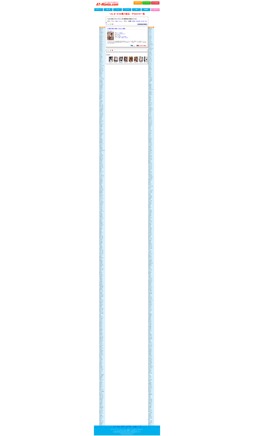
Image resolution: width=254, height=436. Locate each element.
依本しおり (150, 418)
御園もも (100, 363)
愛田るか (100, 29)
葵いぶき (149, 33)
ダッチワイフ (101, 427)
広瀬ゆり (149, 317)
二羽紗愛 (149, 323)
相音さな (100, 30)
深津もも (100, 321)
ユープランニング (122, 33)
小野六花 (149, 111)
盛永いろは (101, 268)
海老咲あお (150, 91)
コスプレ (126, 37)
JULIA (149, 208)
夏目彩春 (149, 272)
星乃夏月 (149, 327)
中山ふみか (150, 269)
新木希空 (149, 64)
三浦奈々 (100, 349)
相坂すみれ (101, 28)
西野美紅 (100, 288)
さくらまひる (150, 186)
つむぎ (111, 30)
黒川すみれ (150, 159)
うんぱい (149, 90)
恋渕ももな (150, 163)
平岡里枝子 (150, 314)
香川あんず (101, 121)
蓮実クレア (150, 292)
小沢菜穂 (100, 115)
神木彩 (149, 127)
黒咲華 (149, 160)
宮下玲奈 (149, 370)
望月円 (100, 387)
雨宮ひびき (150, 60)
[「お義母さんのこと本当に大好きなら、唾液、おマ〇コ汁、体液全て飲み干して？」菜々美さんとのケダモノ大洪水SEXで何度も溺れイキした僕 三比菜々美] (136, 61)
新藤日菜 (100, 221)
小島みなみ (150, 168)
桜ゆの (149, 188)
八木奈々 (149, 392)
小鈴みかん (150, 171)
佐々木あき (150, 191)
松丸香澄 (149, 335)
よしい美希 (150, 412)
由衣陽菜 (149, 403)
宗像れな (100, 384)
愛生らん (100, 34)
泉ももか (100, 89)
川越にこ (149, 134)
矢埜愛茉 (100, 399)
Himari (149, 311)
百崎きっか (101, 388)
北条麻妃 (149, 326)
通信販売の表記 (123, 426)
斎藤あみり (150, 179)
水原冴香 (100, 359)
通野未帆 (149, 256)
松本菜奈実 (150, 338)
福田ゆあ (100, 322)
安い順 (142, 21)
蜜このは (100, 370)
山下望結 (100, 402)
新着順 (133, 21)
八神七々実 (101, 396)
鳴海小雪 (100, 282)
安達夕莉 (149, 52)
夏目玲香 (100, 274)
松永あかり (101, 345)
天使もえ (149, 56)
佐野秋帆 (100, 180)
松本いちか (150, 337)
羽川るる (100, 103)
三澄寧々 (100, 362)
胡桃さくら (150, 158)
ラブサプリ (140, 427)
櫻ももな (100, 174)
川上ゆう (149, 131)
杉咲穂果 (100, 223)
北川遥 (100, 131)
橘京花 (149, 236)
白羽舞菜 (100, 213)
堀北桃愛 (100, 333)
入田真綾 (149, 87)
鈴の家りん (150, 220)
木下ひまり (150, 143)
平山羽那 (100, 318)
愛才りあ (149, 32)
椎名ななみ (101, 188)
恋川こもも (101, 143)
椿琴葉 (100, 256)
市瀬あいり (101, 91)
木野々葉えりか (102, 150)
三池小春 (149, 342)
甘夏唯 (100, 60)
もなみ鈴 (149, 382)
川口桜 (100, 127)
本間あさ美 (101, 337)
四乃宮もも (101, 195)
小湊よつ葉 (150, 178)
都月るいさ (150, 257)
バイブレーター (106, 427)
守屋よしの (101, 395)
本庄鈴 (149, 331)
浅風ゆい (100, 42)
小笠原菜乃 (101, 109)
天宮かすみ (101, 68)
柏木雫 (100, 122)
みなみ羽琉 (150, 362)
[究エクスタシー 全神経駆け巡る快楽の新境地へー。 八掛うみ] (141, 61)
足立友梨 (149, 53)
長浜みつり (150, 265)
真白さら (100, 342)
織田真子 (149, 105)
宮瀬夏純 (100, 376)
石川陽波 (100, 85)
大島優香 (149, 93)
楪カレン (149, 408)
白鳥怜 (100, 212)
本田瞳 (149, 333)
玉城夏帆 (149, 243)
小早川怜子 (150, 175)
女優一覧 (108, 9)
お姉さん (122, 37)
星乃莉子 (149, 329)
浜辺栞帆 (149, 302)
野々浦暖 (149, 290)
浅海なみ (100, 49)
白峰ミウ (149, 216)
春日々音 (100, 310)
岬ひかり (100, 355)
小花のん (149, 113)
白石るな (100, 208)
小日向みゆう (150, 176)
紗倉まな (149, 184)
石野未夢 (100, 87)
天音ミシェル (101, 65)
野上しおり (101, 290)
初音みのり (150, 297)
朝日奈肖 (100, 48)
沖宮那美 (149, 97)
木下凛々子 (150, 144)
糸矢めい (100, 94)
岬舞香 (100, 357)
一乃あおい (150, 78)
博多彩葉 (100, 293)
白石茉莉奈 (150, 211)
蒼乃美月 (149, 38)
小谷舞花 (100, 148)
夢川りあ (100, 411)
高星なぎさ (101, 236)
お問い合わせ (138, 2)
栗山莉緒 (149, 156)
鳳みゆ (149, 95)
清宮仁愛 (149, 148)
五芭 (149, 82)
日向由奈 (149, 310)
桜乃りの (149, 183)
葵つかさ (149, 34)
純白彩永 (100, 341)
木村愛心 (149, 146)
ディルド (114, 427)
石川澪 (149, 70)
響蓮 (100, 314)
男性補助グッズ (135, 427)
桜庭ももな (101, 171)
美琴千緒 (100, 353)
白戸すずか (101, 211)
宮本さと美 (101, 379)
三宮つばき (150, 200)
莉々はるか (150, 420)
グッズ (155, 9)
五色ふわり (150, 167)
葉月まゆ (149, 296)
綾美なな (100, 72)
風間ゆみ (149, 118)
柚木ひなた (101, 410)
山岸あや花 (150, 399)
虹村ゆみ (149, 285)
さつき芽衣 (150, 196)
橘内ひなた (150, 237)
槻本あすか (101, 253)
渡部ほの (100, 424)
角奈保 (149, 225)
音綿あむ (100, 119)
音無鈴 (100, 118)
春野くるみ (101, 309)
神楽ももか (150, 117)
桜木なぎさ (101, 164)
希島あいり (150, 138)
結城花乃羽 (101, 407)
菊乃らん (149, 135)
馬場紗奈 (100, 302)
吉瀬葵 (100, 135)
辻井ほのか (150, 248)
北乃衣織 (100, 134)
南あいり (100, 371)
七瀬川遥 (100, 276)
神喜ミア (100, 146)
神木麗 (149, 129)
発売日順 (138, 21)
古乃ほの (149, 325)
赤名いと (149, 40)
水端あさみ (150, 350)
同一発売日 (124, 36)
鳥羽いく (100, 258)
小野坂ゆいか (150, 109)
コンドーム (130, 427)
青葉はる (100, 37)
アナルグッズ (118, 427)
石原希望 (149, 74)
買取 (140, 426)
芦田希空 (100, 50)
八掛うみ (149, 398)
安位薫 (149, 396)
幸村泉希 (149, 407)
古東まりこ (150, 174)
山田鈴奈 (100, 403)
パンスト (154, 427)
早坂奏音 (100, 305)
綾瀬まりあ (101, 70)
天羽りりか (150, 54)
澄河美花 (149, 224)
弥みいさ (100, 64)
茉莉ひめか (101, 347)
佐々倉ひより (101, 175)
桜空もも (149, 187)
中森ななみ (101, 269)
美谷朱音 (149, 353)
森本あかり (101, 394)
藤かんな (149, 322)
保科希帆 (100, 329)
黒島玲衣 (149, 162)
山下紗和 (100, 400)
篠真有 (149, 205)
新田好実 (100, 289)
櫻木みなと (101, 166)
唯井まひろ (150, 233)
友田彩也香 (150, 260)
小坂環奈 (100, 147)
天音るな (100, 66)
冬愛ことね (150, 253)
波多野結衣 (150, 293)
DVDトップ (98, 9)
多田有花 (149, 235)
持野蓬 (149, 380)
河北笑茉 (100, 126)
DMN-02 (121, 32)
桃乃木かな (150, 387)
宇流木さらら (150, 89)
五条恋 (149, 170)
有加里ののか (150, 44)
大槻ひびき (150, 94)
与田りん (100, 418)
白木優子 (149, 213)
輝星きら (100, 138)
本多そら (100, 335)
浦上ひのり (101, 107)
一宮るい (100, 93)
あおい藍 (100, 33)
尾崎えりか (150, 102)
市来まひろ (150, 77)
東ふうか (100, 53)
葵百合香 (149, 36)
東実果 (100, 54)
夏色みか (100, 272)
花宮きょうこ (150, 300)
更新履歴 (146, 9)
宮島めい (149, 371)
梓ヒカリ (149, 50)
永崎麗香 (100, 261)
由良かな (149, 411)
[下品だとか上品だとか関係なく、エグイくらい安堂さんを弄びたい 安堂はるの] (126, 61)
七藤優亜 (100, 278)
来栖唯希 (100, 142)
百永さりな (150, 386)
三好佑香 (100, 382)
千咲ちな (100, 245)
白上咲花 (149, 212)
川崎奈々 (100, 129)
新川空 (100, 74)
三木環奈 (100, 187)
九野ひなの (150, 152)
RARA (100, 419)
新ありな (149, 65)
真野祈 (149, 339)
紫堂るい (149, 204)
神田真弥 (100, 130)
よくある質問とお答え (135, 426)
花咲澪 (100, 297)
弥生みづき (150, 402)
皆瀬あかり (150, 358)
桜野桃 (100, 168)
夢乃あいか (150, 410)
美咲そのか (101, 354)
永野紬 (100, 266)
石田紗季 (100, 86)
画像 (116, 21)
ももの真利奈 (101, 391)
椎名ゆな (149, 201)
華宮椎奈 (100, 125)
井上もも (100, 99)
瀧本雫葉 (149, 229)
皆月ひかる (150, 359)
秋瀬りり (100, 40)
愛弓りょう (150, 61)
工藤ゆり (149, 151)
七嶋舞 (149, 276)
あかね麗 (149, 41)
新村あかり (150, 281)
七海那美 (100, 281)
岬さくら (149, 347)
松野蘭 (100, 346)
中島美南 (100, 262)
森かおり (100, 392)
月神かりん (101, 249)
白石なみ (100, 205)
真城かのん (101, 339)
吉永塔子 (149, 415)
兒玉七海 (149, 172)
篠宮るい (100, 196)
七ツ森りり (150, 278)
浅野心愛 (100, 46)
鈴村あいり (150, 221)
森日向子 (149, 391)
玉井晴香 (100, 241)
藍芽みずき (150, 28)
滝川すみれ (150, 228)
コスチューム (145, 427)
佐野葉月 (100, 182)
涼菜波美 (100, 228)
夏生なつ (100, 273)
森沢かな (149, 390)
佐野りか (100, 183)
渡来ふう (149, 424)
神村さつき (101, 123)
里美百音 (100, 179)
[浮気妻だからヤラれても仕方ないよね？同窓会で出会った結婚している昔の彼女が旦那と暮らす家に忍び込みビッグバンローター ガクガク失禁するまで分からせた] (116, 61)
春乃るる (149, 306)
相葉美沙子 (101, 32)
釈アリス (100, 199)
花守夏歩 (149, 301)
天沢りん (100, 58)
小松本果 (100, 154)
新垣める (100, 73)
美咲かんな (150, 346)
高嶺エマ (100, 235)
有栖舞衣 (149, 68)
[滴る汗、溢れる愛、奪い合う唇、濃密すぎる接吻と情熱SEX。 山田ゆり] (131, 61)
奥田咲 (149, 98)
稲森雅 (100, 98)
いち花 (100, 90)
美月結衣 (100, 367)
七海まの (100, 280)
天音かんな (101, 61)
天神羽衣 (100, 57)
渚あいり (149, 270)
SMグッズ (122, 427)
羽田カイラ (101, 301)
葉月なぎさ (101, 294)
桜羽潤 (100, 170)
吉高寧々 (149, 414)
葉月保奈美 (101, 296)
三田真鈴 (149, 354)
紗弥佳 (100, 184)
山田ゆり (100, 404)
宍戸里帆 (149, 203)
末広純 (149, 219)
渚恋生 (100, 270)
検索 (136, 9)
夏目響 (149, 273)
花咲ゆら (100, 298)
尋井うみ (100, 319)
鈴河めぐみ (101, 224)
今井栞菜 (149, 86)
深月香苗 (100, 366)
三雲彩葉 (100, 351)
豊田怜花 (100, 260)
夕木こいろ (150, 404)
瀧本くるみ (101, 237)
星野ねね (100, 330)
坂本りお (100, 162)
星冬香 (100, 331)
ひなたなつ (150, 309)
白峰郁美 (100, 216)
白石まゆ (100, 207)
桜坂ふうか (101, 167)
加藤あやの (150, 123)
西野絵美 (149, 282)
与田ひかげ (101, 416)
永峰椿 (149, 266)
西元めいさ (150, 286)
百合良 (100, 414)
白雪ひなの (101, 217)
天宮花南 (149, 58)
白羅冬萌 (149, 215)
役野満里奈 (150, 394)
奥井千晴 (100, 111)
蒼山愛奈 (100, 38)
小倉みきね (101, 114)
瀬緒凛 (100, 231)
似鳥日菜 (149, 288)
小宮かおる (101, 155)
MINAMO (150, 364)
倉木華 (149, 154)
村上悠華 (149, 376)
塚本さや (100, 248)
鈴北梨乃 (100, 225)
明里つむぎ (150, 42)
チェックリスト (146, 2)
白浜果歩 (100, 215)
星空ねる (100, 326)
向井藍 (149, 375)
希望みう (100, 383)
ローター (110, 427)
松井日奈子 (150, 334)
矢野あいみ (101, 398)
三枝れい (149, 180)
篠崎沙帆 (100, 192)
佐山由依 (100, 186)
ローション (126, 427)
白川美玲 (100, 209)
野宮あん (100, 292)
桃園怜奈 (149, 383)
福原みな (149, 318)
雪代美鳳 (149, 406)
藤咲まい (100, 325)
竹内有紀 (149, 231)
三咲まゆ (100, 358)
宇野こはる (101, 106)
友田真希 (149, 261)
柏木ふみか (150, 121)
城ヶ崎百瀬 (101, 201)
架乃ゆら (149, 126)
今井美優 (100, 101)
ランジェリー (150, 427)
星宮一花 (149, 330)
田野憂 (149, 241)
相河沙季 (149, 29)
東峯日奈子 (101, 257)
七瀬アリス (150, 277)
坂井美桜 (100, 160)
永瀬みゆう (101, 265)
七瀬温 (100, 277)
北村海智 (149, 142)
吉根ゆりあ (150, 416)
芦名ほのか (150, 49)
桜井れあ (100, 163)
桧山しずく (101, 317)
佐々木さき (150, 192)
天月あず (149, 57)
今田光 (100, 102)
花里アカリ (101, 300)
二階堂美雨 (101, 286)
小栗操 (149, 101)
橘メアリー (150, 239)
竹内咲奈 (100, 239)
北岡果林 (149, 139)
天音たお (100, 62)
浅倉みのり (101, 44)
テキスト (121, 21)
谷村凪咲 (149, 240)
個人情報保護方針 (128, 426)
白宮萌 (100, 220)
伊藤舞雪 (149, 85)
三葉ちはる (150, 355)
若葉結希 (100, 423)
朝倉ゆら (100, 45)
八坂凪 (149, 395)
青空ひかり (150, 37)
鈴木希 (100, 227)
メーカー (117, 9)
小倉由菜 (149, 99)
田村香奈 (100, 243)
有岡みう (149, 66)
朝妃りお (149, 46)
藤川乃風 (149, 321)
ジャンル (127, 9)
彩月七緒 (149, 195)
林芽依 (100, 306)
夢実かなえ (101, 412)
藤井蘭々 (149, 319)
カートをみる (155, 2)
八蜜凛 (149, 294)
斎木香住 (100, 156)
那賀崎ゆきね (150, 262)
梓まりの (100, 52)
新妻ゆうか (101, 285)
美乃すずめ (150, 367)
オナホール (96, 427)
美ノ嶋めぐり (150, 366)
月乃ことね (101, 252)
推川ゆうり (150, 103)
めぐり (149, 378)
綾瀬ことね (101, 69)
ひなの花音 (101, 313)
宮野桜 (100, 378)
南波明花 (100, 284)
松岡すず (100, 343)
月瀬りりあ (150, 244)
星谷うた (100, 327)
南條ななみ (150, 280)
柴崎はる (149, 207)
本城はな (100, 334)
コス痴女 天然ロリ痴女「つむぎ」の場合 (116, 28)
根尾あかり (150, 289)
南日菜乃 (149, 363)
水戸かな (149, 357)
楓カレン (149, 114)
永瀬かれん (101, 264)
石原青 (149, 73)
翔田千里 (149, 209)
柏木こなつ (150, 119)
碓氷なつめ (101, 105)
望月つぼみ (150, 379)
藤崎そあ (100, 323)
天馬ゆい (149, 252)
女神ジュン (101, 386)
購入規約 (118, 426)
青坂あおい (101, 36)
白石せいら (101, 203)
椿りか (149, 249)
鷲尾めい (149, 423)
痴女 (119, 37)
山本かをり (101, 406)
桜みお (100, 172)
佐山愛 (149, 199)
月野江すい (150, 245)
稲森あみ (100, 97)
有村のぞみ (150, 69)
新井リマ (149, 62)
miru (149, 374)
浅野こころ (150, 45)
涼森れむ (149, 223)
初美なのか (150, 298)
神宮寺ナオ (150, 217)
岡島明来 (100, 110)
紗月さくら (101, 176)
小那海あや (150, 107)
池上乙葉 (100, 82)
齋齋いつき (101, 158)
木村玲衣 (149, 147)
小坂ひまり (150, 166)
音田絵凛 (100, 117)
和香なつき (101, 420)
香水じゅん (150, 122)
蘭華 (149, 419)
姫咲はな (149, 313)
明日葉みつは (150, 48)
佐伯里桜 (100, 159)
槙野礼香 (100, 338)
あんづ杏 (100, 77)
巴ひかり (149, 258)
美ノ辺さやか (101, 374)
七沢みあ (149, 274)
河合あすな (150, 130)
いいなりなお (101, 78)
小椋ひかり (101, 113)
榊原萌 (149, 182)
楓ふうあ (149, 115)
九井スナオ (150, 164)
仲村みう (149, 268)
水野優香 (149, 349)
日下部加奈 (150, 150)
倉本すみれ (150, 155)
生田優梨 (100, 81)
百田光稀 (149, 384)
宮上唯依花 (101, 375)
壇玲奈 (100, 244)
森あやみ (149, 388)
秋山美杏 (100, 41)
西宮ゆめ (149, 284)
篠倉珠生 (100, 191)
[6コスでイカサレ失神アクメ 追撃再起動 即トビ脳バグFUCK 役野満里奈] (121, 61)
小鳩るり (100, 151)
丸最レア (149, 341)
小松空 (100, 152)
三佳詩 (100, 380)
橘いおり (100, 240)
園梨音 (100, 233)
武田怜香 (149, 232)
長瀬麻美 (149, 264)
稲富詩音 (100, 95)
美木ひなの (150, 345)
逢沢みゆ (149, 30)
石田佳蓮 (149, 72)
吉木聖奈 (100, 415)
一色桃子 (149, 81)
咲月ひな (100, 178)
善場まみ (100, 232)
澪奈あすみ (101, 350)
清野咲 (100, 229)
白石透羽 (100, 204)
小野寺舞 (149, 110)
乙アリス (149, 106)
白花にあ (100, 219)
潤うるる (100, 200)
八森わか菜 (150, 400)
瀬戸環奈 (149, 227)
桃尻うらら (101, 390)
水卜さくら (150, 343)
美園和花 (149, 351)
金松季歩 (149, 125)
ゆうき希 (100, 408)
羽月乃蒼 (149, 305)
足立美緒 (100, 56)
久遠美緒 (100, 139)
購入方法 (115, 426)
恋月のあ (100, 144)
